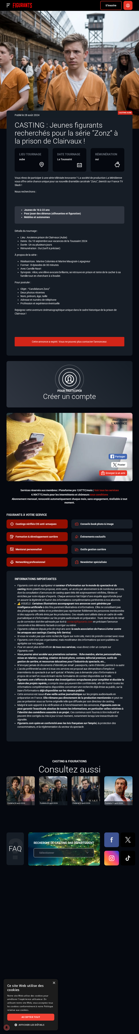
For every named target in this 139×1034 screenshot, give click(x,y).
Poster (121, 464)
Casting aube (125, 113)
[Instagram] (111, 858)
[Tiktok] (128, 858)
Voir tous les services (106, 490)
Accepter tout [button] (31, 1017)
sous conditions (99, 494)
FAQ (15, 848)
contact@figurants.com (79, 621)
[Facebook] (111, 839)
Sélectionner (46, 852)
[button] (30, 1025)
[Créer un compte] (69, 384)
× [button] (53, 983)
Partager (120, 456)
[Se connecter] (127, 5)
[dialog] (31, 1004)
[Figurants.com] (22, 5)
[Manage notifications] (6, 1027)
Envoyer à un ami (115, 473)
